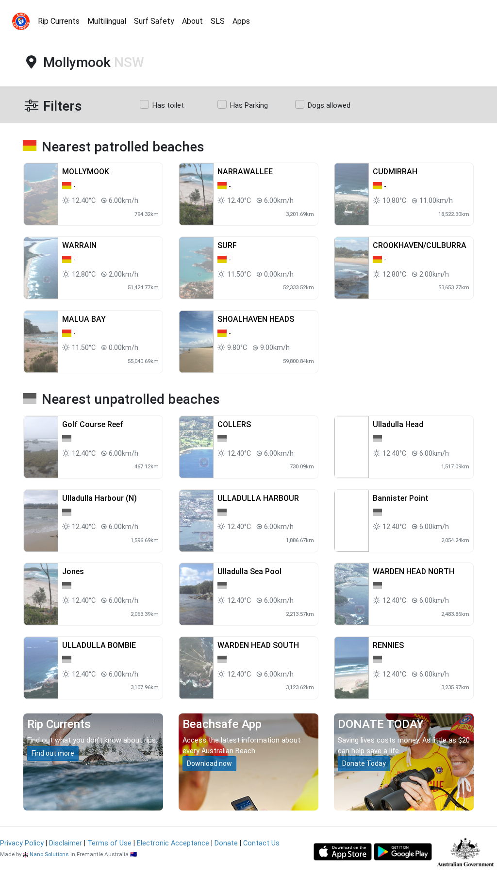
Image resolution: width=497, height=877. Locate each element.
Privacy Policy (22, 843)
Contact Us (261, 843)
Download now (209, 763)
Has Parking (249, 105)
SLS (218, 21)
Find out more (53, 753)
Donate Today (364, 763)
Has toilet (168, 105)
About (192, 21)
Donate (226, 843)
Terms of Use (109, 843)
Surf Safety (154, 21)
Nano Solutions (49, 854)
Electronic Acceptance (173, 843)
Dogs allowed (329, 105)
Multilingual (106, 21)
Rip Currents (59, 21)
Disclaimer (65, 843)
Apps (241, 21)
